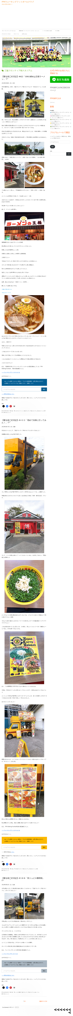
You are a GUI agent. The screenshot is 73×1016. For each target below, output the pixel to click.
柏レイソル (37, 992)
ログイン (17, 1007)
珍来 (37, 868)
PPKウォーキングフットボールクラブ (18, 1)
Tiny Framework (5, 1007)
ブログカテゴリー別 (5, 34)
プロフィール (16, 34)
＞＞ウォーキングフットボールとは (11, 372)
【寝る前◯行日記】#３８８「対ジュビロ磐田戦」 (23, 878)
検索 (51, 151)
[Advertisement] (36, 17)
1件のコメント (8, 412)
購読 (44, 389)
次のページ (42, 1001)
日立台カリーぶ (40, 410)
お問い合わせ (24, 34)
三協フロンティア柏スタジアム (30, 410)
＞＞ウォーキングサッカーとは (10, 954)
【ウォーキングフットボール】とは (8, 30)
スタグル (17, 410)
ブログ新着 (57, 30)
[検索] (68, 154)
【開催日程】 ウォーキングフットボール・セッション (29, 30)
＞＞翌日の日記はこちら (8, 394)
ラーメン (21, 410)
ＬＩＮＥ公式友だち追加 (47, 30)
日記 (12, 410)
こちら (12, 852)
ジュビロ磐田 (18, 992)
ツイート (52, 102)
